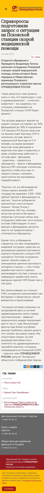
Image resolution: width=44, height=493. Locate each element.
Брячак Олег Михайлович (16, 392)
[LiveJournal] (38, 366)
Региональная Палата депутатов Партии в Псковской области (21, 404)
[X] (34, 366)
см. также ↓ (36, 57)
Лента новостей (12, 382)
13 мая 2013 (7, 54)
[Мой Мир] (31, 366)
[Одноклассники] (28, 366)
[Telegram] (41, 366)
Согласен (8, 489)
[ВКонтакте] (25, 366)
